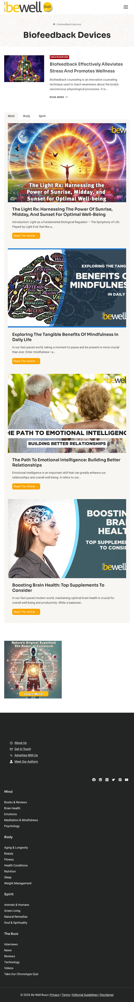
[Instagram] (107, 779)
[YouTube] (126, 779)
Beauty (8, 853)
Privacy (54, 995)
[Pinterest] (120, 779)
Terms (66, 995)
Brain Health (12, 808)
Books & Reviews (15, 802)
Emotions (10, 814)
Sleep (8, 877)
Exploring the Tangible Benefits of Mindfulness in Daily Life (65, 337)
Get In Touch (22, 749)
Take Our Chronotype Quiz (21, 974)
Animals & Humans (16, 905)
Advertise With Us (26, 755)
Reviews (9, 956)
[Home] (54, 24)
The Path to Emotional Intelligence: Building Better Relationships (66, 462)
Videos (8, 968)
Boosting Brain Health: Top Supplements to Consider (58, 588)
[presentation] (24, 68)
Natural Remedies (16, 917)
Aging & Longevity (16, 847)
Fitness (9, 859)
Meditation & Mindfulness (21, 820)
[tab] (11, 116)
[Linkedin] (100, 779)
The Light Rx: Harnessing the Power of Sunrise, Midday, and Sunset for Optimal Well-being (62, 212)
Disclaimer (107, 995)
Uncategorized (59, 57)
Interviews (11, 944)
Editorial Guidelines (85, 995)
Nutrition (10, 871)
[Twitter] (113, 779)
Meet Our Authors (26, 761)
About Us (20, 743)
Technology (12, 962)
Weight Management (18, 883)
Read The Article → (27, 236)
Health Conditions (16, 865)
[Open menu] (126, 6)
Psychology (12, 826)
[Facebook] (94, 779)
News (8, 950)
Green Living (12, 911)
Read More (59, 97)
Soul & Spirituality (15, 922)
